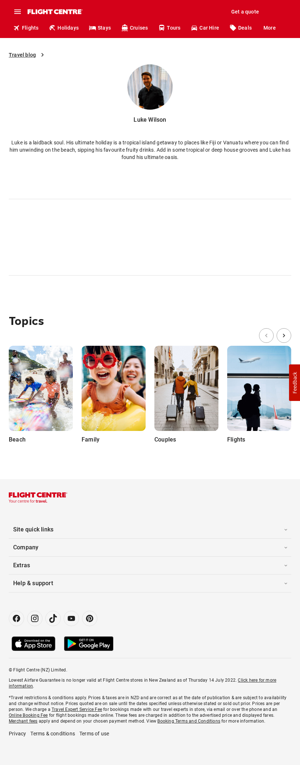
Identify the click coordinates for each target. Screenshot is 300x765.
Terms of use (94, 733)
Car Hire (209, 28)
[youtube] (71, 618)
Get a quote (245, 12)
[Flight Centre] (54, 12)
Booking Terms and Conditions (188, 721)
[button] (294, 382)
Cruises (139, 28)
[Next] (284, 335)
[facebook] (16, 618)
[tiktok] (53, 618)
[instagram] (34, 618)
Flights (30, 28)
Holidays (68, 28)
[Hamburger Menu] (17, 11)
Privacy (17, 733)
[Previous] (266, 335)
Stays (104, 28)
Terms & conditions (52, 733)
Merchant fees (23, 721)
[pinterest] (89, 618)
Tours (173, 28)
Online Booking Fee (28, 715)
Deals (245, 28)
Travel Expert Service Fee (77, 709)
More (269, 28)
